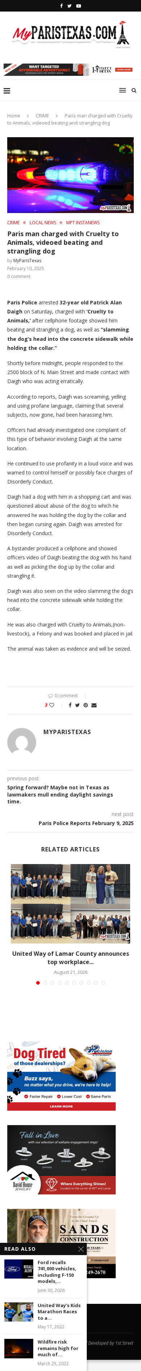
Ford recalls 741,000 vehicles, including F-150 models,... (57, 1272)
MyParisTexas (27, 260)
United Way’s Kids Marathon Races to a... (59, 1311)
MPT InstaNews (82, 222)
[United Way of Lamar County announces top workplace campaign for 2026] (70, 903)
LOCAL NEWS (43, 222)
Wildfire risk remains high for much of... (58, 1348)
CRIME (42, 115)
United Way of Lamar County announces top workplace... (70, 958)
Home (13, 115)
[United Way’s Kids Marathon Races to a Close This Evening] (18, 1312)
